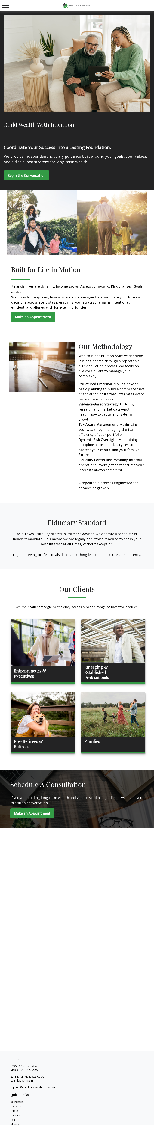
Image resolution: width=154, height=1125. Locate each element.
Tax (12, 1119)
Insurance (16, 1115)
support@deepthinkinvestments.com (32, 1087)
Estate (14, 1110)
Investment (17, 1106)
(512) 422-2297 (29, 1070)
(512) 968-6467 (28, 1066)
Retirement (17, 1101)
